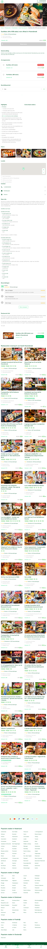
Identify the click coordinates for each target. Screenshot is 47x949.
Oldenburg (37, 905)
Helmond (14, 868)
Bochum (3, 907)
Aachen (2, 900)
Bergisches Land (4, 902)
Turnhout (37, 883)
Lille (13, 930)
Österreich (3, 937)
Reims (25, 930)
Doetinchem (15, 836)
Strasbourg (37, 925)
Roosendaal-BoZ (27, 863)
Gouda (13, 856)
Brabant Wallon (4, 880)
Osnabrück (37, 907)
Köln (25, 905)
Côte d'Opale (4, 930)
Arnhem (3, 846)
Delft (2, 863)
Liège (25, 878)
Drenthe (14, 841)
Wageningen (37, 853)
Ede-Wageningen (16, 844)
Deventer (14, 834)
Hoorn (25, 834)
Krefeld (25, 902)
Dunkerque (14, 922)
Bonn (2, 910)
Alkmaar (3, 834)
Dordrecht (14, 839)
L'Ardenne (14, 892)
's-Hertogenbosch (39, 831)
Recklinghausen (38, 910)
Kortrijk (13, 890)
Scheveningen (27, 868)
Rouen (36, 922)
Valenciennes (38, 927)
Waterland (37, 856)
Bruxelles (3, 888)
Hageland (14, 880)
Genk (13, 875)
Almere (2, 836)
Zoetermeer (37, 865)
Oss (24, 853)
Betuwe (2, 853)
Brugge (2, 883)
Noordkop (26, 848)
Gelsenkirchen (15, 910)
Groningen (14, 860)
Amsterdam (3, 841)
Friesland (14, 853)
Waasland (37, 888)
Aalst (2, 875)
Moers (25, 910)
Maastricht (26, 841)
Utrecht (36, 844)
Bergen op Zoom (4, 851)
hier (4, 116)
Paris (25, 927)
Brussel (2, 885)
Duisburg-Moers (16, 900)
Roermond (26, 860)
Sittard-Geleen (38, 834)
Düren (13, 902)
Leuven (25, 875)
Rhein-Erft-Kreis (38, 912)
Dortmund (3, 912)
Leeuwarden (26, 836)
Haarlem (14, 863)
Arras (2, 925)
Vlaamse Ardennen (39, 885)
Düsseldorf (14, 905)
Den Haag (3, 868)
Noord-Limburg (27, 851)
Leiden (25, 839)
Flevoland (14, 851)
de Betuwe (3, 860)
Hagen (13, 912)
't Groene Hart (15, 858)
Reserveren (40, 336)
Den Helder (14, 831)
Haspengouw (15, 883)
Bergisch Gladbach (5, 905)
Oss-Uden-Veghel (28, 856)
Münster (36, 902)
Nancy (25, 925)
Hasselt (14, 885)
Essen (13, 907)
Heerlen (14, 865)
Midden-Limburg (27, 844)
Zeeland (36, 863)
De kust (2, 892)
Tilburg (36, 836)
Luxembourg (26, 880)
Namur (25, 888)
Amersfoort (3, 839)
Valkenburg (37, 846)
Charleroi (3, 890)
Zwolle (36, 868)
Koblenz (25, 900)
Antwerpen (3, 878)
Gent (13, 878)
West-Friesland (38, 858)
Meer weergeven (23, 307)
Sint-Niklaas (37, 880)
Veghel (36, 851)
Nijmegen (26, 846)
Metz (25, 922)
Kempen (14, 888)
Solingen (3, 915)
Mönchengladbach (39, 900)
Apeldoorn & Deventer (6, 844)
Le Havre (14, 927)
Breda (2, 856)
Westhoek (37, 892)
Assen (2, 848)
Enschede (14, 848)
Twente (36, 839)
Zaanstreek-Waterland (40, 860)
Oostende (26, 892)
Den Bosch (3, 865)
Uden (36, 841)
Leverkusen (26, 907)
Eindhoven (14, 846)
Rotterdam (26, 865)
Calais (2, 927)
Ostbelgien (37, 875)
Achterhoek (3, 831)
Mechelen (26, 883)
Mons (25, 885)
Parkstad (25, 858)
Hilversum (26, 831)
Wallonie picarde (38, 890)
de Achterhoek (4, 858)
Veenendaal (37, 848)
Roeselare (37, 878)
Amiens (2, 922)
